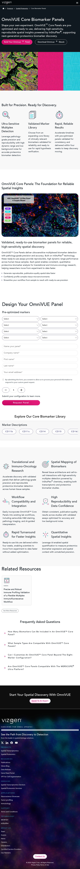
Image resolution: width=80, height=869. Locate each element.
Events (3, 835)
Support (5, 808)
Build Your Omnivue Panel (17, 41)
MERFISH (4, 820)
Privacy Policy (35, 865)
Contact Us (40, 856)
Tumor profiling (7, 800)
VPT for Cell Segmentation (11, 777)
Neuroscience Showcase (10, 796)
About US (6, 828)
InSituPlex (4, 823)
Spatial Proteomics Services (11, 788)
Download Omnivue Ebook (51, 41)
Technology (7, 816)
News (3, 838)
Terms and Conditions (9, 812)
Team (3, 831)
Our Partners (6, 853)
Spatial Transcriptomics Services (13, 785)
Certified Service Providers (11, 849)
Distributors (5, 846)
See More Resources (10, 611)
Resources (7, 759)
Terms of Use (44, 865)
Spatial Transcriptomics (10, 751)
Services (5, 781)
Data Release (6, 769)
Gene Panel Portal (7, 773)
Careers (4, 842)
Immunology (6, 803)
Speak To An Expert (40, 701)
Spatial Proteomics (22, 8)
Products (10, 8)
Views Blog (5, 766)
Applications (8, 793)
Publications (5, 762)
